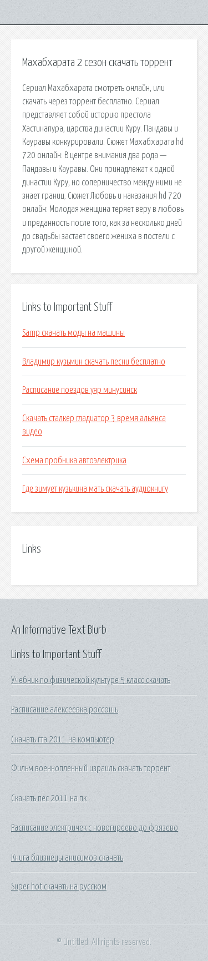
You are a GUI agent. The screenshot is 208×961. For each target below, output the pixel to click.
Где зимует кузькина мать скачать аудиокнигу (95, 488)
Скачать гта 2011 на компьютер (62, 739)
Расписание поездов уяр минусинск (79, 390)
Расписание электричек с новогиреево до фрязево (94, 827)
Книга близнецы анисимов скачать (67, 857)
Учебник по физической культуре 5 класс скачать (90, 680)
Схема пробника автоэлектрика (74, 460)
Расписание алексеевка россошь (64, 709)
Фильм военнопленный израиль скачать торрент (90, 768)
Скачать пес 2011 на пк (49, 798)
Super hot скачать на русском (58, 886)
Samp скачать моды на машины (73, 332)
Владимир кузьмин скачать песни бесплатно (93, 361)
